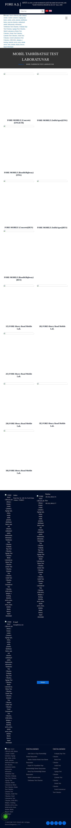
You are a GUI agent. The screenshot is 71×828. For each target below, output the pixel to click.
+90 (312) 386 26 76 (50, 497)
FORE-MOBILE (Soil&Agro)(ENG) (52, 120)
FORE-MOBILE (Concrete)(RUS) (19, 227)
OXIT (19, 824)
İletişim (43, 682)
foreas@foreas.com (18, 625)
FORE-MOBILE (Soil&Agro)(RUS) (52, 227)
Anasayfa (21, 64)
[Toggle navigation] (66, 18)
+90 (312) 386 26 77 (50, 503)
